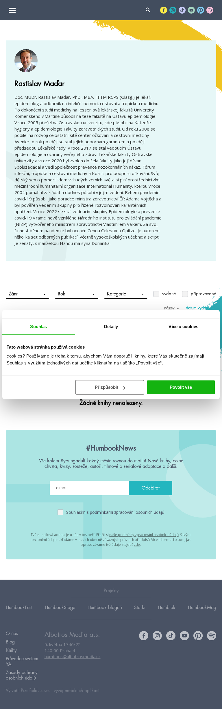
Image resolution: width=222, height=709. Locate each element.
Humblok (166, 607)
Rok (61, 294)
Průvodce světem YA (22, 661)
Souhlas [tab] (38, 326)
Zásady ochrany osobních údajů (22, 675)
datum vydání (197, 308)
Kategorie (116, 294)
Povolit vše (181, 387)
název (169, 308)
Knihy (11, 650)
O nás (12, 633)
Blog (10, 642)
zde (137, 544)
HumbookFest (19, 607)
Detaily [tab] (111, 326)
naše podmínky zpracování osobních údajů (143, 534)
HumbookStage (60, 607)
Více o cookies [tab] (183, 326)
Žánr (13, 294)
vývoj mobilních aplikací (76, 690)
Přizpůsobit (106, 387)
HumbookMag (202, 607)
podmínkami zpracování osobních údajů (127, 512)
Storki (139, 607)
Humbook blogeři (105, 607)
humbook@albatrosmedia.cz (73, 656)
